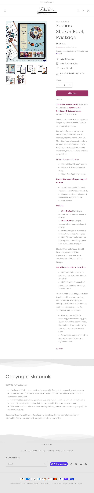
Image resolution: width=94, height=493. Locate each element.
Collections (33, 451)
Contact (70, 451)
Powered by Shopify (32, 483)
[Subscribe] (44, 464)
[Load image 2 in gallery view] (21, 69)
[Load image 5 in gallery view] (10, 80)
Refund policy (79, 483)
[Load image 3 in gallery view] (31, 69)
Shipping (59, 47)
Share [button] (60, 349)
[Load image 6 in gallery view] (21, 80)
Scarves (23, 451)
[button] (4, 10)
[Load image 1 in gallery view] (10, 69)
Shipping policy (68, 483)
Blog (58, 451)
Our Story (50, 451)
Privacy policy (45, 483)
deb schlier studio (20, 483)
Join (63, 451)
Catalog (42, 451)
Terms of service (56, 483)
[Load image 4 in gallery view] (42, 69)
